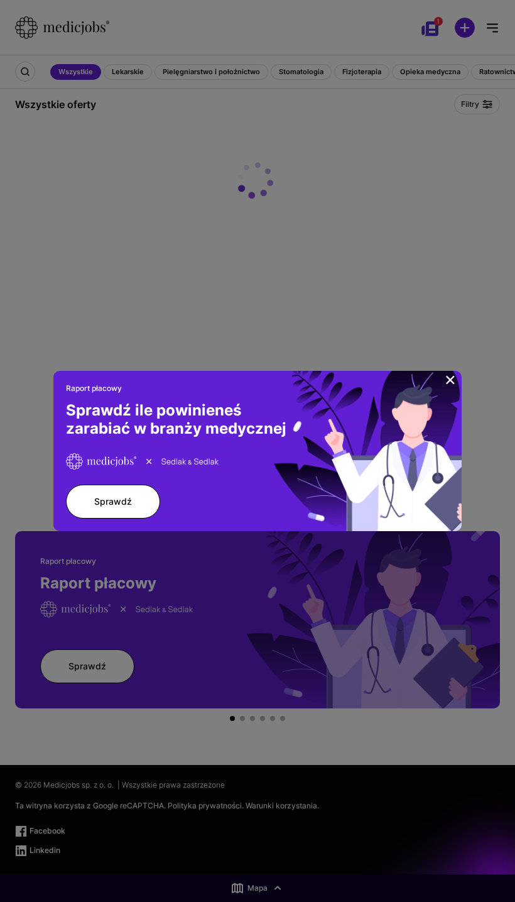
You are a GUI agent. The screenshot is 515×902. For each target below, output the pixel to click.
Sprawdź (113, 501)
